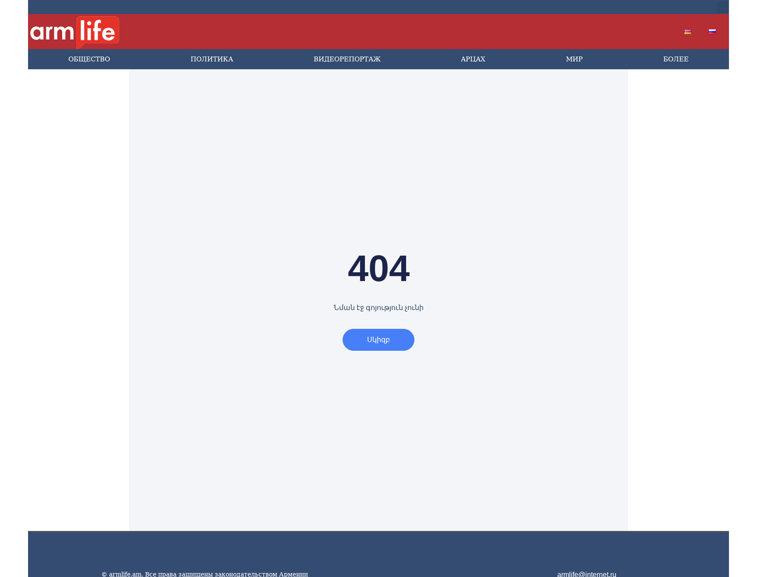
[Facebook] (624, 7)
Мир (574, 59)
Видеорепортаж (347, 59)
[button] (723, 7)
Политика (212, 59)
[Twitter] (638, 7)
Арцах (473, 59)
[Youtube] (652, 7)
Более (676, 59)
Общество (89, 59)
